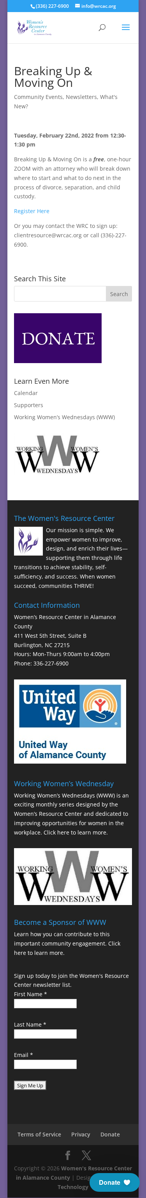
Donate (110, 1134)
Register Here (32, 211)
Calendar (26, 393)
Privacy (80, 1134)
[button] (115, 1182)
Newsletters (81, 97)
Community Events (38, 97)
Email (23, 1055)
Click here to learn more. (76, 832)
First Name (30, 994)
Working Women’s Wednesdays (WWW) (64, 417)
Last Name (30, 1024)
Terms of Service (39, 1134)
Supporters (28, 405)
